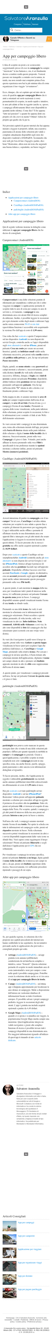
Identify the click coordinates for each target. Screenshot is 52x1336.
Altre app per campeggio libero (21, 213)
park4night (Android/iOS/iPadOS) (29, 209)
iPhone (33, 345)
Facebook (14, 572)
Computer (18, 24)
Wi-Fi (27, 324)
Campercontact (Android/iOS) (27, 200)
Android (23, 339)
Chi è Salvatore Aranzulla (25, 1318)
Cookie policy (21, 1322)
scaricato (22, 336)
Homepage (10, 1318)
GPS (32, 845)
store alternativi (14, 345)
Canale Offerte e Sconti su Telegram (22, 39)
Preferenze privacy (34, 1322)
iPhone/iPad (11, 563)
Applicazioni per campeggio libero (23, 197)
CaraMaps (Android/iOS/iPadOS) (28, 205)
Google (24, 572)
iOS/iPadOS (30, 954)
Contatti (16, 1320)
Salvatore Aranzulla (10, 60)
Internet (35, 24)
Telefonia (27, 24)
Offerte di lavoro (35, 1320)
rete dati (35, 324)
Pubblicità (24, 1320)
